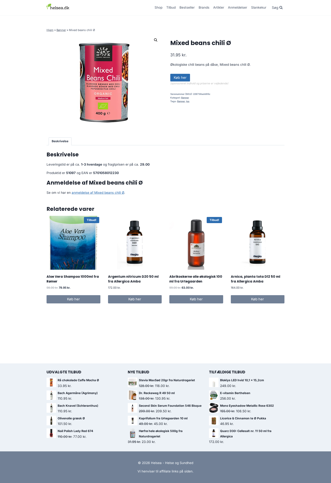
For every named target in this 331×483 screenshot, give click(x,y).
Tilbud (171, 7)
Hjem (50, 30)
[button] (155, 40)
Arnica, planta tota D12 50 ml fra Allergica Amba (255, 279)
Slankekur (258, 7)
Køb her (180, 78)
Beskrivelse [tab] (60, 141)
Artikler (218, 7)
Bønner (61, 30)
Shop (158, 7)
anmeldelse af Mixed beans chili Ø (98, 193)
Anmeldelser (237, 7)
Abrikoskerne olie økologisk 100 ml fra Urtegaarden (195, 279)
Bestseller (187, 7)
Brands (204, 7)
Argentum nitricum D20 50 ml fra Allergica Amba (133, 279)
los (187, 101)
